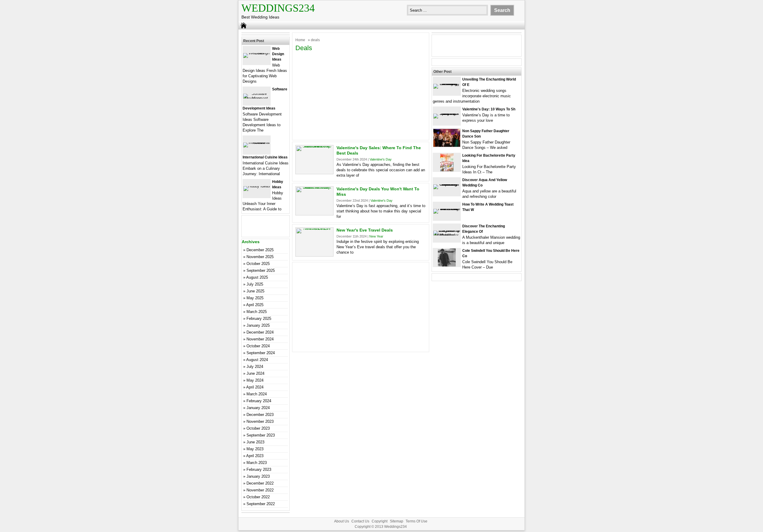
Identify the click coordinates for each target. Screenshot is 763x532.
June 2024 (255, 373)
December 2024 (260, 332)
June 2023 (255, 442)
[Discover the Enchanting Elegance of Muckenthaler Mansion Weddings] (446, 235)
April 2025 (254, 305)
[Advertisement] (360, 95)
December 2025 (260, 250)
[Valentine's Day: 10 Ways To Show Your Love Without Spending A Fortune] (446, 113)
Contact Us (360, 521)
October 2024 (258, 346)
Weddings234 (278, 8)
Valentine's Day (381, 159)
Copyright (379, 521)
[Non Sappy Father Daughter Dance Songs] (446, 145)
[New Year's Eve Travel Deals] (314, 228)
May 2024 (254, 380)
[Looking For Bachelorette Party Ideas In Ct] (447, 170)
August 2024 (257, 359)
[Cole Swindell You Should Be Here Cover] (447, 265)
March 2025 (256, 311)
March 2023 (256, 462)
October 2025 (258, 263)
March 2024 (256, 394)
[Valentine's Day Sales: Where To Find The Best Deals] (314, 146)
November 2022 (260, 490)
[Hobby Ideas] (257, 186)
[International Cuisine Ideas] (256, 142)
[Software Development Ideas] (256, 98)
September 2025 (260, 270)
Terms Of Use (416, 521)
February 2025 (258, 318)
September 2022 (260, 504)
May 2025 (254, 298)
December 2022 (260, 483)
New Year (376, 236)
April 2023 (254, 456)
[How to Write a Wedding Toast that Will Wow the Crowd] (446, 208)
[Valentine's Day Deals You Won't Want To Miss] (314, 187)
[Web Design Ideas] (256, 53)
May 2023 (254, 449)
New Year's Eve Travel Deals (364, 230)
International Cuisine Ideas (265, 157)
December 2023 (260, 414)
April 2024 (254, 387)
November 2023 (260, 421)
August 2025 (257, 277)
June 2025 (255, 291)
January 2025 (258, 325)
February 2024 (258, 401)
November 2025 (260, 257)
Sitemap (396, 521)
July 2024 (254, 366)
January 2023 (258, 476)
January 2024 (258, 407)
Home (300, 40)
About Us (341, 521)
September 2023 (260, 435)
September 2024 (260, 353)
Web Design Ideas (278, 54)
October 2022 (258, 497)
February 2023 (258, 469)
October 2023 (258, 428)
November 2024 (260, 339)
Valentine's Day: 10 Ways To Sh (488, 109)
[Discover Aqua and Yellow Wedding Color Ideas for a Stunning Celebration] (446, 184)
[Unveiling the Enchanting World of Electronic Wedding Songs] (446, 83)
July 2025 (254, 284)
